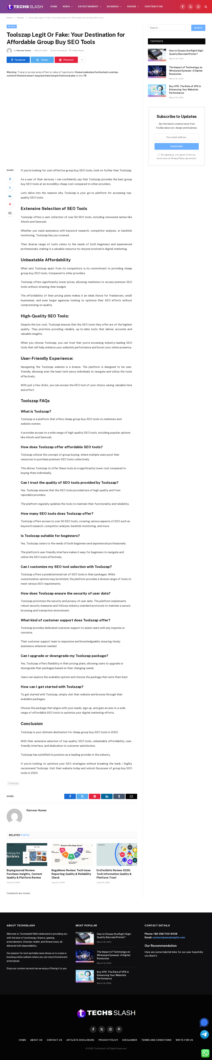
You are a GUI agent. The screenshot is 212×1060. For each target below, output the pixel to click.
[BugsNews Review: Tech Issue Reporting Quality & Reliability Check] (72, 854)
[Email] (10, 213)
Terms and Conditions (156, 1040)
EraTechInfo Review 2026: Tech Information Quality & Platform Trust (114, 874)
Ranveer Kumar (24, 50)
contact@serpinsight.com (169, 937)
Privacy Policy (178, 158)
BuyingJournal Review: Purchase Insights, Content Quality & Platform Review (24, 874)
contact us (54, 1040)
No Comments (60, 50)
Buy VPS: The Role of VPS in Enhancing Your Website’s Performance (185, 89)
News (66, 6)
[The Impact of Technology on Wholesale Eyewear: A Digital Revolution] (157, 71)
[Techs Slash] (25, 6)
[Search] (205, 6)
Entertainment (88, 6)
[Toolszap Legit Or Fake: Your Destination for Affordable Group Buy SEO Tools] (72, 120)
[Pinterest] (10, 204)
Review (131, 6)
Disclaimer (129, 1040)
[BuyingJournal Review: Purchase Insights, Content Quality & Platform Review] (27, 854)
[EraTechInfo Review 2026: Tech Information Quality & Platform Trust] (117, 854)
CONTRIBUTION (154, 6)
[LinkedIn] (10, 196)
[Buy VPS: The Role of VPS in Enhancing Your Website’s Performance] (157, 90)
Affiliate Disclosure (80, 1040)
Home (53, 6)
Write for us (184, 1040)
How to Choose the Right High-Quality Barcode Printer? (186, 52)
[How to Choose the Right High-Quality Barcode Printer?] (157, 55)
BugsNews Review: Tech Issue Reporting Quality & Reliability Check (71, 874)
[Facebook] (10, 179)
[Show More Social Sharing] (82, 60)
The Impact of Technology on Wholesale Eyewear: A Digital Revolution (186, 70)
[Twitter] (10, 187)
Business (113, 6)
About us (36, 1040)
